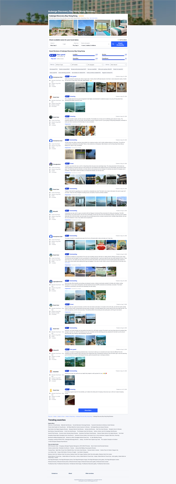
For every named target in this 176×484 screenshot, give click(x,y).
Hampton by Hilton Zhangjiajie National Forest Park (77, 437)
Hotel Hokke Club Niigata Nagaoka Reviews (58, 429)
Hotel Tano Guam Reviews (102, 429)
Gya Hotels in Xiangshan (82, 452)
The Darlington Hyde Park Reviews (85, 431)
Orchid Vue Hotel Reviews (70, 431)
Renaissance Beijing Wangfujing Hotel (56, 437)
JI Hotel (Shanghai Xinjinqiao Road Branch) (57, 441)
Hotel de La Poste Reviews (54, 425)
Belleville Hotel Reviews (66, 425)
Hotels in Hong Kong (70, 416)
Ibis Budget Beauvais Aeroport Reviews (99, 427)
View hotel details (93, 18)
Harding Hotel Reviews (90, 429)
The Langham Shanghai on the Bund (109, 439)
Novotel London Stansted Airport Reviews (68, 433)
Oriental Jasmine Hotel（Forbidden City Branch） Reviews (61, 448)
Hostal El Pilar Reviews (53, 433)
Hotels (54, 416)
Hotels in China (61, 416)
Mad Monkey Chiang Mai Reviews (55, 431)
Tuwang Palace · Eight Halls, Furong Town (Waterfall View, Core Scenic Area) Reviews (67, 450)
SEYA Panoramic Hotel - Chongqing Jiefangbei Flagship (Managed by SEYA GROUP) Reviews (69, 446)
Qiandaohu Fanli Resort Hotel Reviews (87, 433)
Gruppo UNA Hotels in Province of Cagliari (66, 452)
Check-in (52, 43)
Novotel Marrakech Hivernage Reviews (81, 425)
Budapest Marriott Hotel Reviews (76, 429)
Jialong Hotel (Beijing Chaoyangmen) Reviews (85, 448)
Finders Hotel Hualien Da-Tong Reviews (57, 427)
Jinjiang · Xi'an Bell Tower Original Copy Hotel (90, 439)
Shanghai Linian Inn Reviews (115, 429)
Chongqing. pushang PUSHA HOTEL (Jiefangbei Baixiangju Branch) (63, 439)
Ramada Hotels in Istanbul (93, 450)
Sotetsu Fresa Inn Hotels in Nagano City (109, 450)
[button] (144, 2)
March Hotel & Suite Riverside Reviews (99, 446)
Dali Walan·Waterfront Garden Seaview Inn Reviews (78, 427)
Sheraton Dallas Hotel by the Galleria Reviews (107, 433)
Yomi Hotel (121, 433)
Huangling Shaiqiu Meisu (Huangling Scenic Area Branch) (61, 435)
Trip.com (50, 416)
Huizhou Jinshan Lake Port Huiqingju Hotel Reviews (105, 431)
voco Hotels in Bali (52, 452)
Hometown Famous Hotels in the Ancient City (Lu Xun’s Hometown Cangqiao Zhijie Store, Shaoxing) (97, 435)
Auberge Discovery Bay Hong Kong (84, 416)
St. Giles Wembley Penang (96, 437)
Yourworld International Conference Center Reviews (102, 425)
